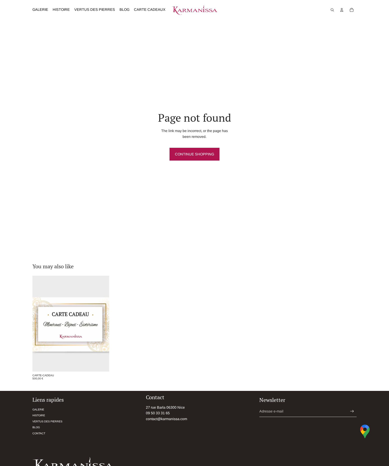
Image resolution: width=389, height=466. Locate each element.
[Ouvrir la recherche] (332, 10)
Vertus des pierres (47, 421)
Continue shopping (194, 154)
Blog (36, 427)
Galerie (38, 409)
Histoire (38, 415)
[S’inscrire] (352, 411)
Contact (38, 433)
